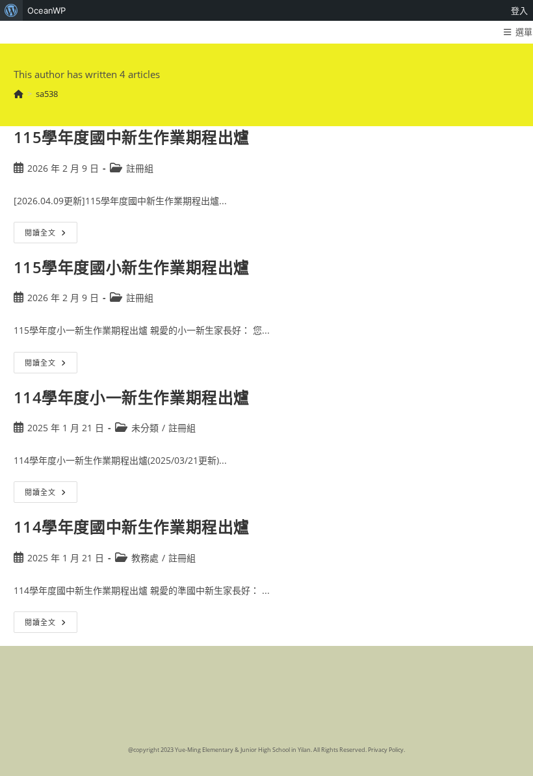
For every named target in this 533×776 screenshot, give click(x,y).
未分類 (145, 427)
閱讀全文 (49, 234)
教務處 (145, 558)
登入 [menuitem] (519, 10)
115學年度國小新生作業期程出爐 (132, 267)
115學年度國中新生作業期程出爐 (132, 137)
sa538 (47, 94)
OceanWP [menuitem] (46, 10)
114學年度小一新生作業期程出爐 (132, 397)
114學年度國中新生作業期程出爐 (132, 526)
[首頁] (18, 94)
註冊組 (139, 168)
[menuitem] (11, 10)
